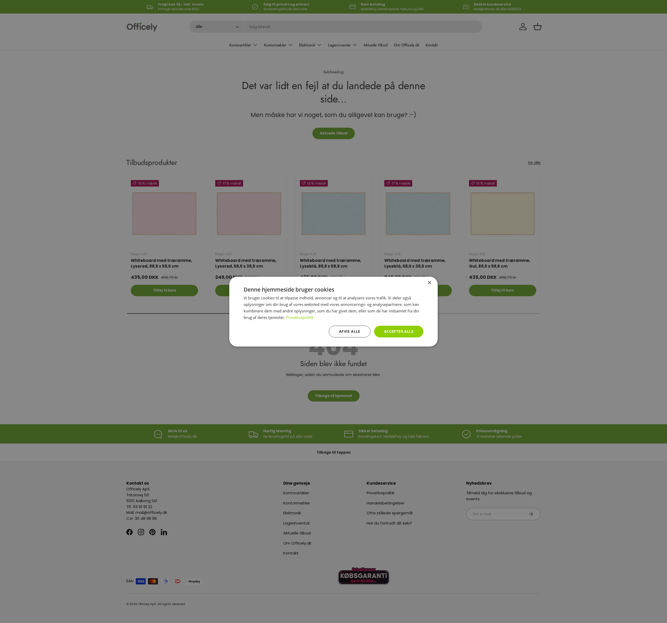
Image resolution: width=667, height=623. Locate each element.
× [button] (429, 283)
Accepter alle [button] (398, 331)
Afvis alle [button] (349, 331)
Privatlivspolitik (300, 317)
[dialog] (333, 311)
